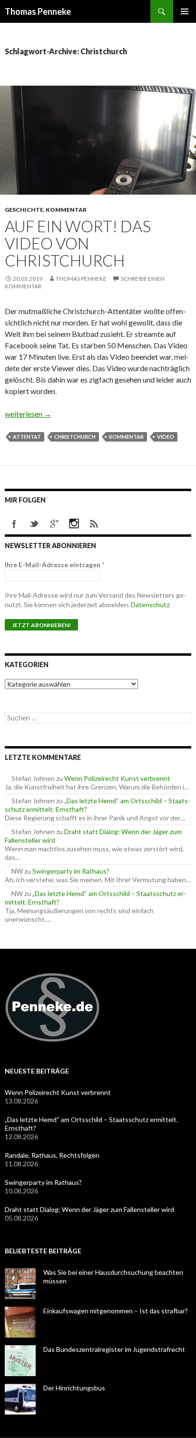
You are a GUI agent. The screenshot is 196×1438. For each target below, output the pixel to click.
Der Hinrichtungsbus (74, 1388)
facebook (14, 523)
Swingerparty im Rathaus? (70, 871)
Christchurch (75, 436)
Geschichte (24, 209)
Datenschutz (150, 605)
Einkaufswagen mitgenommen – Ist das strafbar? (115, 1311)
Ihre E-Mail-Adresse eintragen (54, 565)
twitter (34, 523)
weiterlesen (28, 413)
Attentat (27, 436)
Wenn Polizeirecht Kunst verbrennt (117, 778)
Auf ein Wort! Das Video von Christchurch (78, 243)
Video (165, 436)
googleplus (54, 523)
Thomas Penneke (38, 11)
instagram (74, 523)
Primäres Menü (184, 11)
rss (94, 523)
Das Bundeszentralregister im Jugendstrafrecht (114, 1349)
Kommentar (66, 209)
